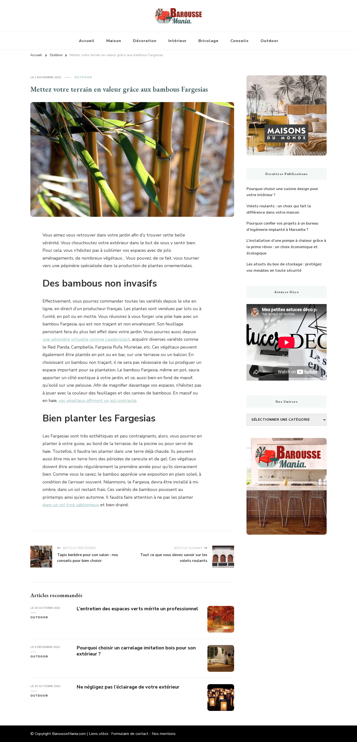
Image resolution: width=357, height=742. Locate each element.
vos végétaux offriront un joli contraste (97, 400)
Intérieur (177, 41)
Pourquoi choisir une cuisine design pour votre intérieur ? (282, 192)
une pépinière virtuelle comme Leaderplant (86, 339)
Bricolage (208, 41)
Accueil (86, 41)
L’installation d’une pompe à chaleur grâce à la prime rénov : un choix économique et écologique (286, 247)
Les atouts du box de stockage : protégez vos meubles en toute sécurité (284, 267)
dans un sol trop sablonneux (70, 505)
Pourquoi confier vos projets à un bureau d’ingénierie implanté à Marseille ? (282, 226)
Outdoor (269, 41)
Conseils (239, 41)
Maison (113, 41)
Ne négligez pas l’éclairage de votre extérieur (127, 687)
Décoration (144, 41)
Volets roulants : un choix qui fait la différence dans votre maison (278, 209)
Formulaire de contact (129, 733)
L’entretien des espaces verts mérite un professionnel (137, 608)
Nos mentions (164, 733)
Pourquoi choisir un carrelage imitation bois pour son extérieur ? (136, 651)
